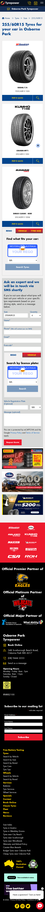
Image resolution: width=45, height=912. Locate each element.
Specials (7, 795)
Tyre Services (8, 789)
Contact (7, 799)
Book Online (9, 802)
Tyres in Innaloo (9, 828)
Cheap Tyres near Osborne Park (16, 854)
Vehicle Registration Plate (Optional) (14, 402)
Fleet (5, 809)
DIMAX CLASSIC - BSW (22, 214)
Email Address (10, 715)
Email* (7, 337)
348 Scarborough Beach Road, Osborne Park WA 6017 (23, 652)
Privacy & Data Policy (17, 900)
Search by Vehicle (10, 756)
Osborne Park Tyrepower (24, 8)
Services (7, 782)
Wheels (7, 772)
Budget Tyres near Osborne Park (17, 850)
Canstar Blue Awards (12, 847)
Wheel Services (9, 792)
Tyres (5, 753)
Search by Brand (10, 763)
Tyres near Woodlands (12, 841)
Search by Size (9, 760)
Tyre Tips (7, 769)
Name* (7, 320)
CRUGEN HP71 (22, 151)
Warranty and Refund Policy (15, 844)
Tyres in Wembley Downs (13, 831)
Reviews (7, 815)
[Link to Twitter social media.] (28, 906)
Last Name (8, 728)
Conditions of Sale (33, 900)
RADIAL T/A (22, 88)
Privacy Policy (16, 432)
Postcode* (8, 345)
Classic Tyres (9, 805)
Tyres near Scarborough (13, 837)
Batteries (6, 786)
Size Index (7, 824)
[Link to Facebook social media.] (17, 906)
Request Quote (12, 442)
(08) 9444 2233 (16, 658)
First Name (8, 721)
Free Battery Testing (13, 750)
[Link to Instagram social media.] (22, 906)
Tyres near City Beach (12, 834)
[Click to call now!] (29, 3)
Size (6, 312)
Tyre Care (7, 766)
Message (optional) (12, 412)
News (6, 812)
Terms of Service (33, 432)
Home (7, 18)
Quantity (33, 312)
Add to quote (17, 98)
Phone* (18, 328)
